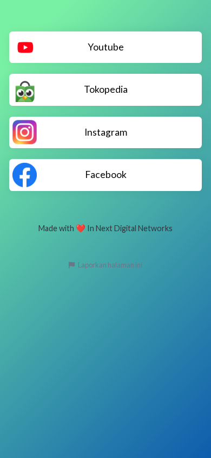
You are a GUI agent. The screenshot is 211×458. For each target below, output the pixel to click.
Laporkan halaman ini (109, 264)
